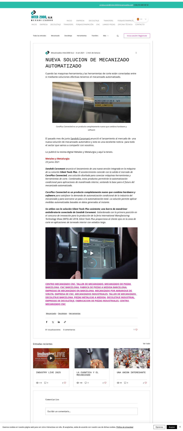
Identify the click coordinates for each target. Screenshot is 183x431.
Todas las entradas (39, 36)
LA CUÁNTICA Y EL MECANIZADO (87, 373)
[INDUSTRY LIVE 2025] (51, 358)
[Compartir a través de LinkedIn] (59, 322)
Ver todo (146, 343)
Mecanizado (55, 36)
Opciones (159, 427)
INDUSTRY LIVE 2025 (48, 372)
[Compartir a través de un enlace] (65, 322)
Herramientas (82, 36)
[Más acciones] (136, 52)
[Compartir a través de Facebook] (46, 322)
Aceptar (172, 427)
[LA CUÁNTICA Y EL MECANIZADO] (92, 358)
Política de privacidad (124, 427)
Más (104, 36)
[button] (118, 36)
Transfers (95, 36)
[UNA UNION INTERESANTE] (132, 358)
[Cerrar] (180, 427)
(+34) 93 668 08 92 (141, 5)
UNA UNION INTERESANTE (131, 372)
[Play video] (91, 253)
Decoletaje (68, 36)
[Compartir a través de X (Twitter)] (53, 322)
